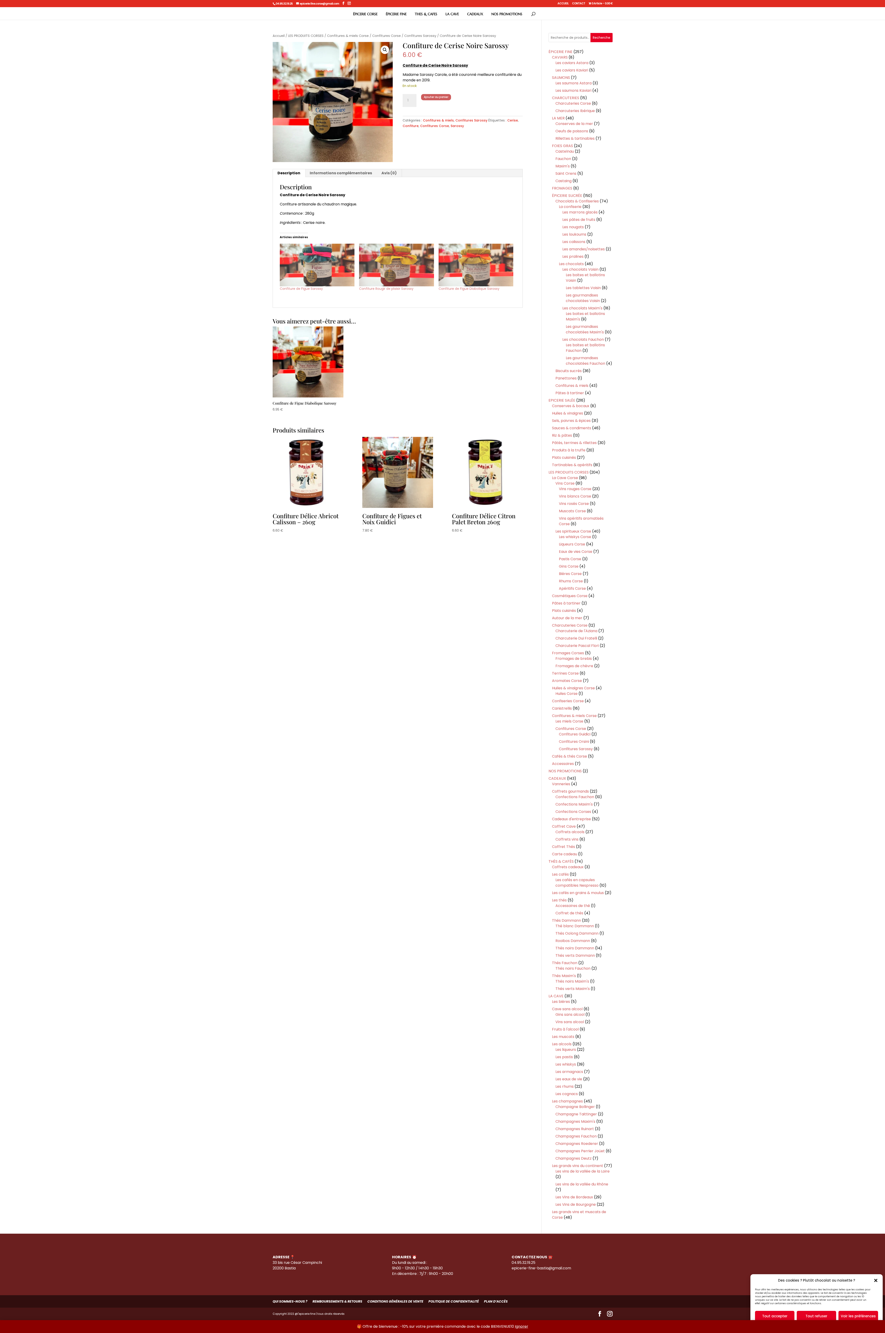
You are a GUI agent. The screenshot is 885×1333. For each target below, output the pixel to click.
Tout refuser (816, 1316)
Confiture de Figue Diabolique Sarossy (469, 288)
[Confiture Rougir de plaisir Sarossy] (396, 265)
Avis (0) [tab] (389, 173)
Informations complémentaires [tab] (341, 173)
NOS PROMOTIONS (506, 14)
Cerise (512, 120)
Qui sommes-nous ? (290, 1301)
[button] (875, 1280)
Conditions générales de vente (395, 1301)
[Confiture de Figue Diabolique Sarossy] (476, 265)
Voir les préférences (858, 1316)
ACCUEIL (563, 3)
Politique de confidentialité (453, 1301)
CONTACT (578, 3)
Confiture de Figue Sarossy (301, 288)
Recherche (601, 37)
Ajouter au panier (436, 97)
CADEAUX (475, 14)
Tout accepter (775, 1316)
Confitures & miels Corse (348, 35)
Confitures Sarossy (420, 35)
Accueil (279, 35)
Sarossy (457, 126)
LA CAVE (452, 14)
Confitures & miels (438, 120)
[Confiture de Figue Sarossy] (317, 265)
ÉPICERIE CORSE (365, 14)
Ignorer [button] (521, 1326)
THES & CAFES (426, 14)
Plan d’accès (496, 1301)
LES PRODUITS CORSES (306, 35)
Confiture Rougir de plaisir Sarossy (386, 288)
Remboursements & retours (337, 1301)
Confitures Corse (386, 35)
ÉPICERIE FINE (396, 14)
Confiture (411, 126)
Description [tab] (288, 173)
